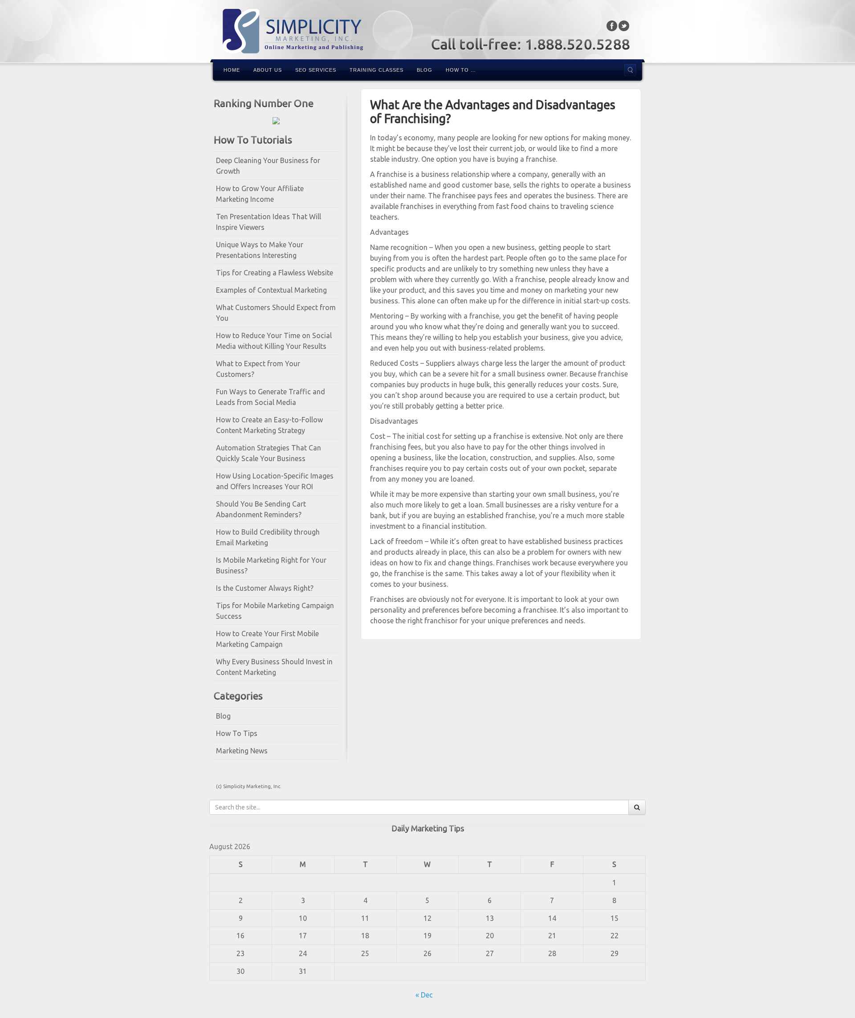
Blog (424, 70)
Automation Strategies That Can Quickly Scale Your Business (268, 453)
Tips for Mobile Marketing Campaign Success (275, 610)
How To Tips (236, 733)
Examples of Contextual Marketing (271, 290)
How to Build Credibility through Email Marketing (268, 537)
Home (232, 70)
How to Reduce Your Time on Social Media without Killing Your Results (274, 340)
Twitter (624, 25)
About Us (267, 70)
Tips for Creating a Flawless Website (274, 273)
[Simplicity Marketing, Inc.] (427, 31)
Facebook (612, 25)
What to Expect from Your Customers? (258, 369)
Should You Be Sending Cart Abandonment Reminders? (261, 509)
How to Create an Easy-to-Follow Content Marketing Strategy (269, 425)
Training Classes (376, 70)
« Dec (424, 995)
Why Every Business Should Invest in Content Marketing (274, 667)
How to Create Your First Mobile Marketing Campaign (267, 639)
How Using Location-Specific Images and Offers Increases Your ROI (275, 481)
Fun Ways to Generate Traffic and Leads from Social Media (270, 397)
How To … (461, 70)
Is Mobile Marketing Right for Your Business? (271, 565)
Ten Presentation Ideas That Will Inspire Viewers (268, 222)
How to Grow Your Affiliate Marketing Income (260, 193)
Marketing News (242, 751)
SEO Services (315, 70)
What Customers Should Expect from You (276, 312)
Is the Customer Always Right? (265, 588)
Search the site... (630, 70)
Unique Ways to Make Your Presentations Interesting (259, 250)
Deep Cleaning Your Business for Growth (268, 165)
